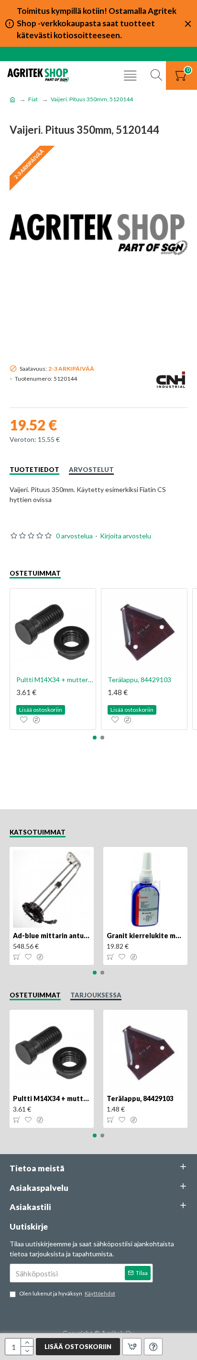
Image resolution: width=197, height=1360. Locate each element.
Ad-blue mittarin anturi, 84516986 (51, 936)
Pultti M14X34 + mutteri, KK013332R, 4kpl (54, 679)
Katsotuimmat (38, 832)
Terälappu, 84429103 (139, 679)
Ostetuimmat (35, 573)
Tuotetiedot (34, 469)
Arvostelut (91, 469)
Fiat (33, 99)
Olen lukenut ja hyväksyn (67, 1293)
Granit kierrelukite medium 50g (145, 936)
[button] (95, 737)
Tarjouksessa (95, 995)
